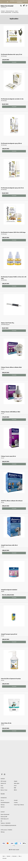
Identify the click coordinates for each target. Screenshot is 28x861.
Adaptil (15, 781)
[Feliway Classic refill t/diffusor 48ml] (14, 397)
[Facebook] (2, 774)
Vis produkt (14, 62)
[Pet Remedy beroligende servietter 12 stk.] (14, 84)
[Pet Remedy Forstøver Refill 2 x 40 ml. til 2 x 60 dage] (14, 262)
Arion (2, 785)
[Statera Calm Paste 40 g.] (14, 308)
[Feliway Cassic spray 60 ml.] (14, 441)
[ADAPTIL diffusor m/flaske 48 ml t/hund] (14, 486)
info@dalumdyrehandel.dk (10, 825)
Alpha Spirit (16, 783)
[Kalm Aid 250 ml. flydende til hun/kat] (14, 664)
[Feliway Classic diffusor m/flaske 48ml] (14, 352)
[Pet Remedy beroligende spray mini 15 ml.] (14, 173)
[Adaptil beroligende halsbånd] (14, 575)
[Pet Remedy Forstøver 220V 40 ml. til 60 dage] (14, 217)
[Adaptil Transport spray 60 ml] (14, 619)
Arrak (15, 785)
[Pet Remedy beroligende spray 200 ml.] (14, 129)
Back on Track (4, 790)
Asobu (2, 787)
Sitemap (2, 832)
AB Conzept (3, 781)
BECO (15, 790)
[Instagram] (5, 774)
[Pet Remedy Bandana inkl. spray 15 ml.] (14, 40)
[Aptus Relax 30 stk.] (14, 708)
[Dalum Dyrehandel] (7, 6)
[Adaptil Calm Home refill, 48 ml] (14, 530)
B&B (15, 787)
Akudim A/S (3, 783)
